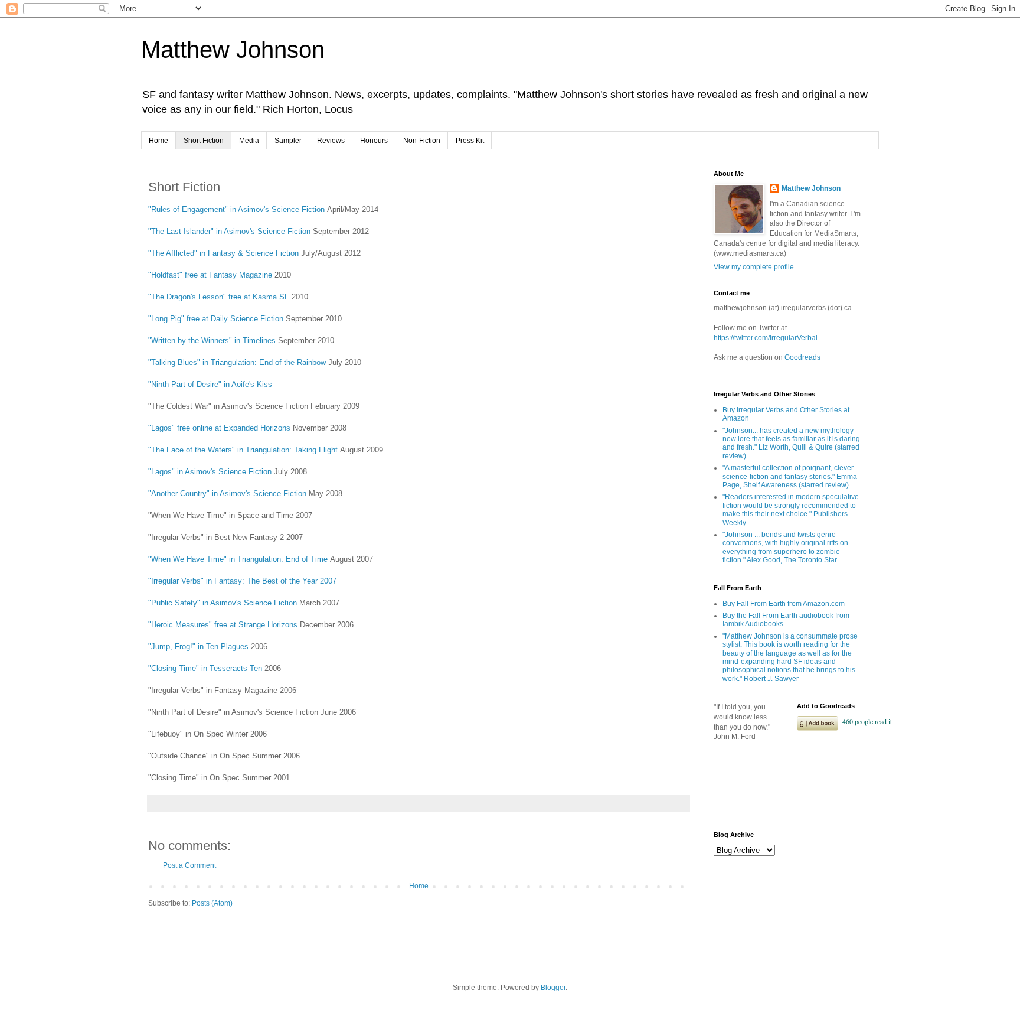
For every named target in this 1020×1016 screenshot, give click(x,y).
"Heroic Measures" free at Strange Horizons (223, 624)
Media (249, 140)
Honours (374, 140)
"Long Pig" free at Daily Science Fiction (215, 318)
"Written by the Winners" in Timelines (212, 340)
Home (158, 140)
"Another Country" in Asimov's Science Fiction (227, 493)
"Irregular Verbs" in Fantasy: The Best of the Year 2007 (242, 581)
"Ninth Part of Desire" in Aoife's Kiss (210, 384)
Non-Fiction (421, 140)
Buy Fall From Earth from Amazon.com (783, 604)
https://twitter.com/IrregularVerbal (766, 338)
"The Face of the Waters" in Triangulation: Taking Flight (243, 449)
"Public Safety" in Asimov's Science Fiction (222, 602)
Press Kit (470, 140)
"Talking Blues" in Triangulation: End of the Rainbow (237, 362)
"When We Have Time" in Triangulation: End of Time (238, 559)
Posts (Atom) (212, 903)
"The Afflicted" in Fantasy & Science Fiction (223, 253)
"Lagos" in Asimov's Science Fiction (210, 471)
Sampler (288, 140)
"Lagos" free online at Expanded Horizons (219, 428)
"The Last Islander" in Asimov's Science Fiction (229, 231)
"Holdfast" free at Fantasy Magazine (210, 275)
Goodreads (802, 357)
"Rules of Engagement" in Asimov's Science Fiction (236, 209)
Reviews (331, 140)
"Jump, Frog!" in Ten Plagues (198, 646)
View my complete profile (754, 267)
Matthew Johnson (233, 50)
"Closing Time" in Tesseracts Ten (205, 668)
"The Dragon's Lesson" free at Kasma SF (218, 296)
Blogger (553, 988)
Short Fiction (204, 140)
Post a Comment (189, 865)
